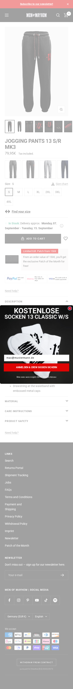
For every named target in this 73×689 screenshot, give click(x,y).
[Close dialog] (70, 308)
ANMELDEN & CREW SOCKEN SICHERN (36, 367)
